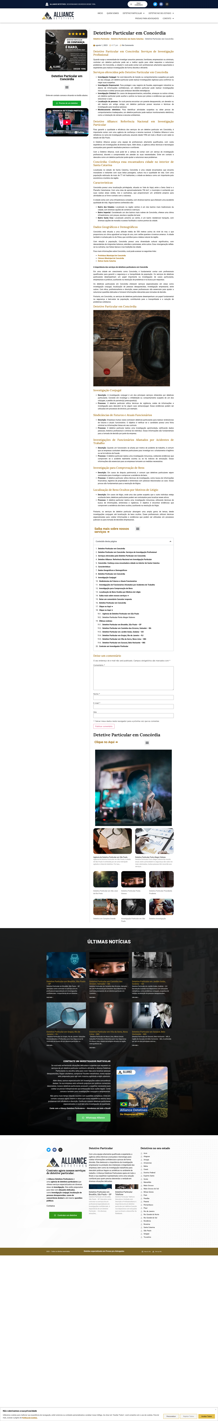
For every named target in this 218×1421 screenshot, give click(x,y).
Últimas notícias (105, 621)
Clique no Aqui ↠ (106, 606)
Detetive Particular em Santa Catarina (127, 39)
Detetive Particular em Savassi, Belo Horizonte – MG (123, 643)
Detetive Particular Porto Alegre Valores (118, 617)
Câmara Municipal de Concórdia (111, 258)
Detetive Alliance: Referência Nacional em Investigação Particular (125, 559)
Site (95, 712)
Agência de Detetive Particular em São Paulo (120, 614)
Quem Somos (113, 13)
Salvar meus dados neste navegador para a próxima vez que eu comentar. (127, 721)
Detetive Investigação (157, 919)
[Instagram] (167, 4)
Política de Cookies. (29, 1418)
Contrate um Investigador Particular (113, 646)
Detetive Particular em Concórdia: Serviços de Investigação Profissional (127, 552)
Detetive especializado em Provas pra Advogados (104, 1251)
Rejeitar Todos (188, 1416)
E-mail (96, 703)
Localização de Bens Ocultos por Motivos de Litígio (120, 592)
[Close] (215, 1409)
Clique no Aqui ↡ (106, 610)
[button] (66, 87)
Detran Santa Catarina (107, 261)
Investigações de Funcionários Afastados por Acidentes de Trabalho (127, 585)
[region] (109, 1414)
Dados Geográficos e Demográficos (112, 570)
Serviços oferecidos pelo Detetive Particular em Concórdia (122, 556)
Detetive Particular (132, 13)
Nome (96, 694)
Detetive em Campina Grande (104, 919)
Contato (167, 18)
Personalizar (171, 1416)
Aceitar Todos (206, 1416)
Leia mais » (50, 997)
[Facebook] (161, 4)
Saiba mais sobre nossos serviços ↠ (114, 596)
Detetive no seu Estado (160, 13)
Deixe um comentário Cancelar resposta (115, 599)
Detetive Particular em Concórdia (111, 549)
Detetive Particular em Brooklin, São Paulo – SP (121, 625)
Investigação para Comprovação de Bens (116, 588)
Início (100, 13)
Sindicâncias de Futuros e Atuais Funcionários (118, 581)
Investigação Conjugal (107, 577)
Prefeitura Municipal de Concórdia (112, 255)
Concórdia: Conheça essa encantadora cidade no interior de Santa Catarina (129, 563)
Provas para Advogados (147, 18)
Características (104, 567)
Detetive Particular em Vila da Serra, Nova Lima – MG (124, 639)
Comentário (99, 665)
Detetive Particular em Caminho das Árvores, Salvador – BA (126, 628)
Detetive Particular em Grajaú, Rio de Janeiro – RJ (122, 635)
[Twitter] (155, 4)
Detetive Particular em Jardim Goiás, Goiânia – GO (123, 632)
